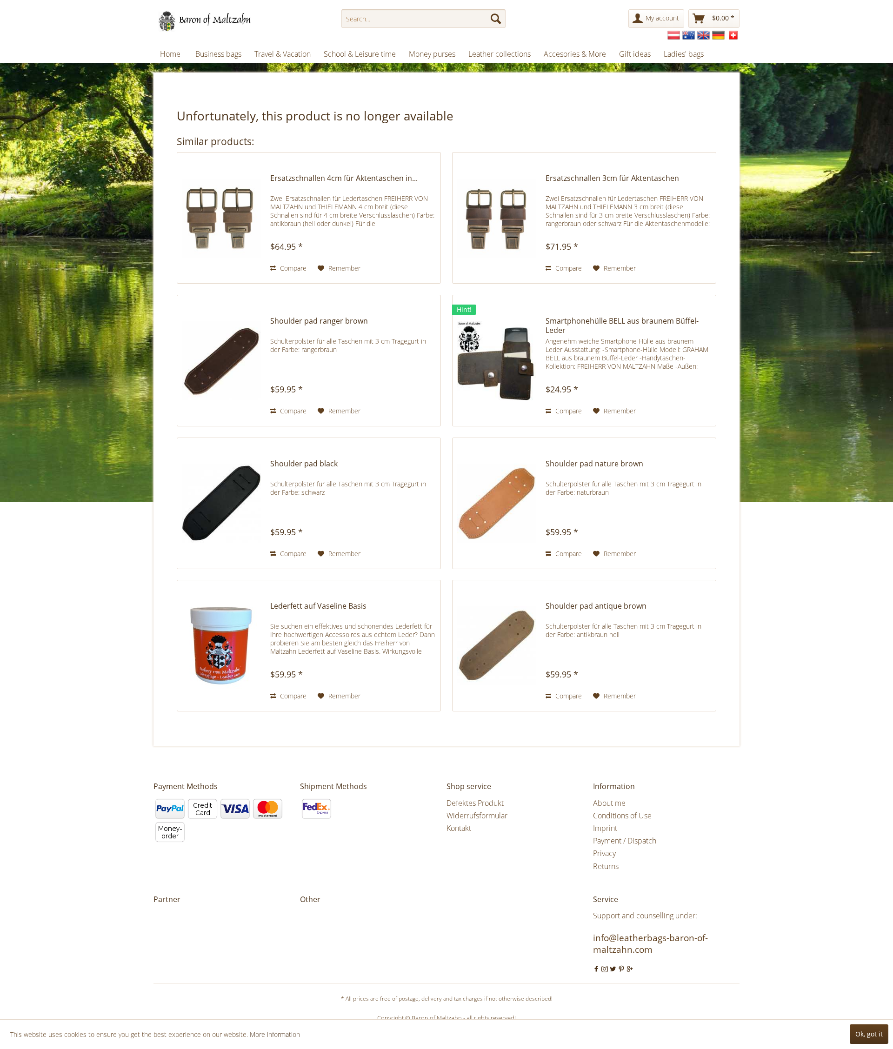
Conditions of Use (622, 815)
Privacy (604, 853)
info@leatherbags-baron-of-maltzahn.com (650, 944)
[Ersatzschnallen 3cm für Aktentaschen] (496, 218)
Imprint (605, 828)
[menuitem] (423, 18)
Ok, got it (869, 1033)
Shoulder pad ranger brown (319, 321)
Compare (292, 268)
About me (609, 803)
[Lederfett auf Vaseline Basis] (221, 646)
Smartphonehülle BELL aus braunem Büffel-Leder (622, 325)
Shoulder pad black (304, 464)
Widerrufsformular (476, 815)
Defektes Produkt (475, 803)
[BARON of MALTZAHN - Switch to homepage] (212, 21)
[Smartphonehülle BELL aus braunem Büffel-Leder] (496, 361)
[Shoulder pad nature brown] (496, 503)
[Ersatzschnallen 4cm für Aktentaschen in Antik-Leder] (221, 218)
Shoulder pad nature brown (594, 464)
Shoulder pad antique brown (596, 606)
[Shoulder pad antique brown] (496, 646)
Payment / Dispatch (624, 841)
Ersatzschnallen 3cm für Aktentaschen (612, 178)
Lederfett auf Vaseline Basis (318, 606)
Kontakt (458, 828)
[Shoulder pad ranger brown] (221, 361)
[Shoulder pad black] (221, 503)
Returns (606, 866)
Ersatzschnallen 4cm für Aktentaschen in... (344, 178)
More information (275, 1034)
